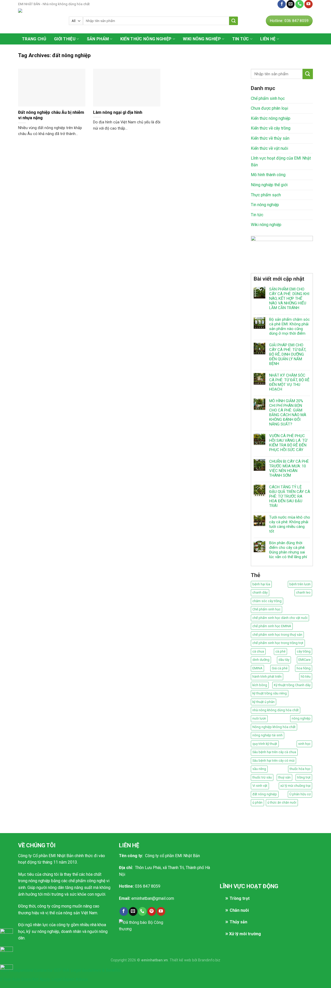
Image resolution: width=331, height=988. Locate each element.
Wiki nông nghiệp (202, 38)
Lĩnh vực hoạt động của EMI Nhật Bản (281, 161)
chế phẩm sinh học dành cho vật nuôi (279, 618)
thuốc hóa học (300, 769)
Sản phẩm (98, 38)
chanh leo (303, 592)
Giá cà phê (280, 668)
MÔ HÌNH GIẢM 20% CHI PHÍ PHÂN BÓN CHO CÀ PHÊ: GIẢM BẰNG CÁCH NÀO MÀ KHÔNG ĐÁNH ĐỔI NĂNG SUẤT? (287, 412)
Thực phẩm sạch (266, 194)
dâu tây (284, 660)
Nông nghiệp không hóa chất (274, 727)
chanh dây (260, 592)
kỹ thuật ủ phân (263, 702)
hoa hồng (304, 668)
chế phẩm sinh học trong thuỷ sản (277, 635)
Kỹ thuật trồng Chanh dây (292, 685)
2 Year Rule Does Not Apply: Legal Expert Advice (44, 979)
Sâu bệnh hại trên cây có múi (273, 760)
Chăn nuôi (239, 910)
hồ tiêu (306, 676)
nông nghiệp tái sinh (267, 735)
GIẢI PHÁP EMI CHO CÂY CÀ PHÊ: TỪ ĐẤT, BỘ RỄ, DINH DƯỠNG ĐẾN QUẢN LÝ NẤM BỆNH (287, 354)
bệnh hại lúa (261, 584)
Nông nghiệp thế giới (269, 184)
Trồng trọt (240, 898)
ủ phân (257, 802)
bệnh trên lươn (300, 584)
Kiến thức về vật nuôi (269, 148)
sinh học (304, 744)
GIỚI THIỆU (65, 38)
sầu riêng (259, 769)
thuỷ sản (284, 777)
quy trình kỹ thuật (264, 744)
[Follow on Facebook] (281, 4)
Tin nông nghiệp (265, 204)
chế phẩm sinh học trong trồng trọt (277, 643)
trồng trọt (304, 777)
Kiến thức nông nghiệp (146, 38)
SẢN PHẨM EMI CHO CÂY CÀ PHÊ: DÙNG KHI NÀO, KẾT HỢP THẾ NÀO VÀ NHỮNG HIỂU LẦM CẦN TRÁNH (289, 298)
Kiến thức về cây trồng (270, 128)
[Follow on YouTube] (308, 4)
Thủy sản (238, 921)
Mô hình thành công (268, 174)
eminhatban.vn (154, 960)
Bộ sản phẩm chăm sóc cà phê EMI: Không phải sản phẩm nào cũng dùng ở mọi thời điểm (289, 326)
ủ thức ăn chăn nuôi (281, 802)
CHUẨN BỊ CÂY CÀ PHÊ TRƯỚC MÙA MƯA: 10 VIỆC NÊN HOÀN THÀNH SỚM (289, 468)
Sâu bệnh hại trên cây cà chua (274, 752)
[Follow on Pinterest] (151, 911)
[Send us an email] (291, 4)
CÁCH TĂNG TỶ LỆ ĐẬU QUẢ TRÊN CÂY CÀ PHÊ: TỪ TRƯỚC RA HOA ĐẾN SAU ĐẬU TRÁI (289, 496)
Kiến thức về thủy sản (270, 138)
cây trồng (304, 651)
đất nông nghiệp (264, 794)
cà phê (280, 651)
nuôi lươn (259, 718)
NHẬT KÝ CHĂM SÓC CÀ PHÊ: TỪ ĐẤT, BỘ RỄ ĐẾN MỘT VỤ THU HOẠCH (289, 382)
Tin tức (240, 38)
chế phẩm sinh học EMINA (271, 626)
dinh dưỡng (260, 660)
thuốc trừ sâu (262, 777)
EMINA (257, 668)
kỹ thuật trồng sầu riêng (269, 693)
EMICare (304, 660)
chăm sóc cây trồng (267, 601)
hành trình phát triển (267, 676)
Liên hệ (268, 4)
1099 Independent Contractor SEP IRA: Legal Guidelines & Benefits (60, 970)
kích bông (259, 685)
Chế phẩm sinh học (268, 98)
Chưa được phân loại (269, 108)
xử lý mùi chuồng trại (295, 786)
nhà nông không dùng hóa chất (275, 710)
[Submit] (233, 21)
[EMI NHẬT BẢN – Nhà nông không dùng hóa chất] (39, 20)
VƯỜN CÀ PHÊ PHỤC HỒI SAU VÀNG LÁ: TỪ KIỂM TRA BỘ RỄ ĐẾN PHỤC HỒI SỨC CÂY (288, 442)
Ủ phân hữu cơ (300, 794)
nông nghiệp (301, 718)
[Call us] (299, 4)
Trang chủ (34, 38)
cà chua (258, 651)
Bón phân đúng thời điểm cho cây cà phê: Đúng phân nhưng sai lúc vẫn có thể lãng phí (288, 550)
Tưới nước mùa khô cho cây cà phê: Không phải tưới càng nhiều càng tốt (289, 524)
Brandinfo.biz (209, 960)
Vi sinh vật (259, 786)
